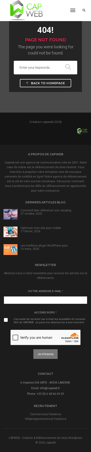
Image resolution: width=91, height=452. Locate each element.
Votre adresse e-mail (45, 291)
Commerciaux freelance (45, 414)
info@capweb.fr (50, 388)
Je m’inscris (45, 354)
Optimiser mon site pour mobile (41, 228)
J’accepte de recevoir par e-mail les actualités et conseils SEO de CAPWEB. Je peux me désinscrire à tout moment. (49, 321)
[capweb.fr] (24, 10)
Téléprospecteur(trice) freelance (45, 419)
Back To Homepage (47, 83)
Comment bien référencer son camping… (47, 210)
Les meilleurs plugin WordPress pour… (45, 245)
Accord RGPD (45, 312)
